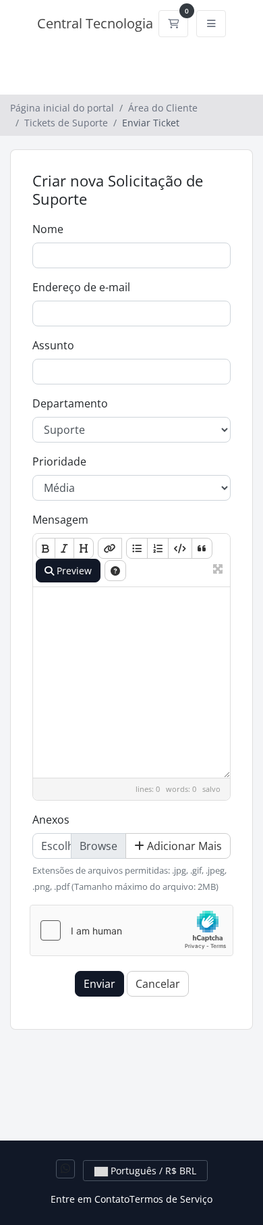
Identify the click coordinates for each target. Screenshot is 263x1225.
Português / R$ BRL (152, 1170)
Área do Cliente (163, 107)
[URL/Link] (110, 548)
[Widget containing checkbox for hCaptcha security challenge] (131, 930)
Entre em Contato (90, 1199)
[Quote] (202, 548)
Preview (73, 570)
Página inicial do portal (62, 107)
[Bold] (45, 548)
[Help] (115, 570)
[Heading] (84, 548)
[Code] (180, 548)
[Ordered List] (158, 548)
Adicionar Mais (183, 846)
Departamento (70, 403)
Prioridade (59, 461)
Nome (47, 229)
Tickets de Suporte (66, 122)
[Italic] (64, 548)
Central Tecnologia (95, 23)
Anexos (50, 819)
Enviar (99, 983)
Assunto (53, 345)
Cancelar (158, 983)
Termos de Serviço (170, 1199)
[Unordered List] (137, 548)
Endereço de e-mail (81, 287)
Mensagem (60, 519)
